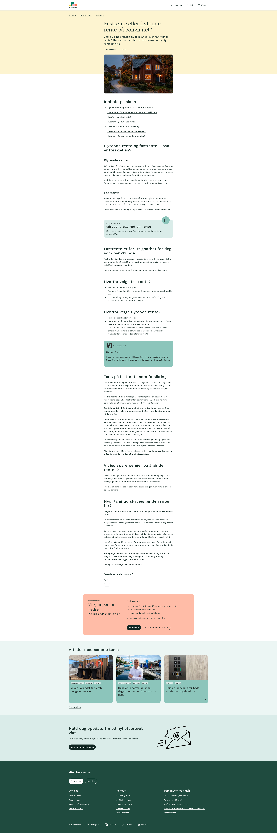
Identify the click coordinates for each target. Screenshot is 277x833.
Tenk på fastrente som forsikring (123, 126)
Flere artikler (75, 707)
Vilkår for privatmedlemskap (176, 804)
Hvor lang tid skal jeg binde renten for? (126, 136)
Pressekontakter (123, 808)
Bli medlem (133, 627)
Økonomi (100, 15)
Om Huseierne (75, 796)
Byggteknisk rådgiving (125, 804)
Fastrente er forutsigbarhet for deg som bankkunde (132, 112)
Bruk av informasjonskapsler (176, 796)
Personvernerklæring (173, 800)
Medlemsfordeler (76, 808)
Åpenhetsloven (170, 813)
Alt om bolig (86, 15)
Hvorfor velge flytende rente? (121, 122)
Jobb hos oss (74, 800)
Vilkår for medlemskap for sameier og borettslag (184, 808)
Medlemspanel (122, 813)
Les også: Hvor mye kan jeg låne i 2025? (123, 565)
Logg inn (91, 781)
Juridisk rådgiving (123, 800)
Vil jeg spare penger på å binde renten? (126, 131)
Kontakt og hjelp (123, 796)
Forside (72, 15)
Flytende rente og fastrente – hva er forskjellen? (130, 107)
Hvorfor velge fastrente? (119, 117)
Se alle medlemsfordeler (157, 627)
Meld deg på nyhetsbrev (82, 747)
